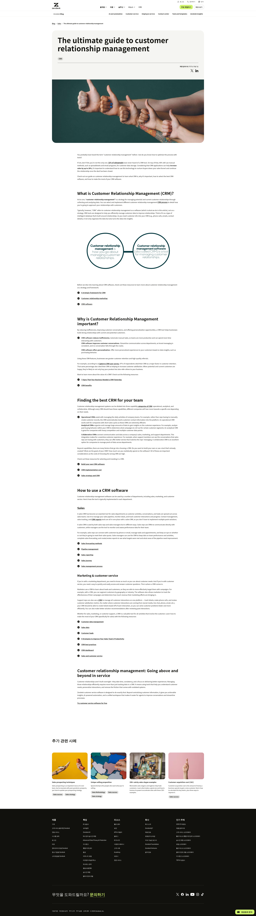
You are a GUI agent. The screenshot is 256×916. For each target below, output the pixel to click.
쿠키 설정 (79, 911)
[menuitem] (201, 2)
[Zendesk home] (57, 5)
